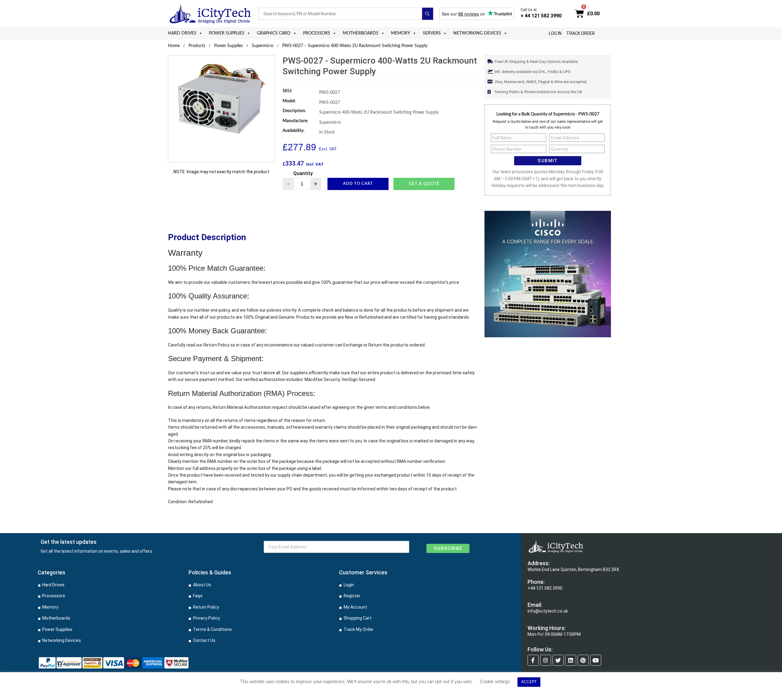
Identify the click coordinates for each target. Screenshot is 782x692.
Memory (400, 33)
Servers (432, 33)
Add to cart (358, 184)
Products (196, 46)
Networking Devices (477, 33)
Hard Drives (182, 33)
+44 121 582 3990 (545, 588)
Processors (316, 33)
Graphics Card (274, 33)
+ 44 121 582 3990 (541, 16)
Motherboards (360, 33)
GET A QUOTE (424, 184)
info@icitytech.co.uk (548, 611)
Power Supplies (226, 33)
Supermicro (262, 46)
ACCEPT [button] (529, 682)
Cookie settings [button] (495, 681)
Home (174, 46)
